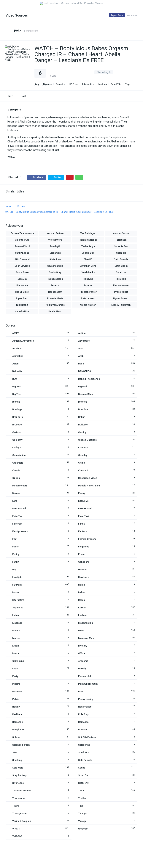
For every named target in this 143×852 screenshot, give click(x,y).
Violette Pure (22, 239)
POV (80, 691)
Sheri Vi (88, 259)
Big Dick (82, 386)
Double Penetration (89, 485)
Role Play (83, 714)
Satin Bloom (121, 265)
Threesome (18, 798)
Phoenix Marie (55, 298)
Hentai (81, 584)
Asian (15, 363)
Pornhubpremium (88, 683)
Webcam (83, 828)
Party (15, 676)
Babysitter (17, 371)
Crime (81, 462)
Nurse (15, 653)
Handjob (17, 577)
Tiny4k (15, 805)
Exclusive (83, 500)
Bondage (17, 409)
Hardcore (83, 577)
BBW (14, 378)
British (81, 417)
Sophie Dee (88, 252)
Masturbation (85, 622)
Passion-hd (84, 676)
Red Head (17, 714)
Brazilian (83, 409)
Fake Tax (17, 516)
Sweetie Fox (121, 246)
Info (10, 96)
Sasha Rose (22, 272)
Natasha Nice (22, 311)
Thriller (82, 798)
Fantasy (82, 531)
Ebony (81, 493)
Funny (15, 561)
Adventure (84, 340)
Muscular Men (86, 638)
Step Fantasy (19, 775)
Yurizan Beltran (55, 233)
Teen (81, 790)
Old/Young (18, 661)
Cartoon (16, 432)
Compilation (19, 455)
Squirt (81, 767)
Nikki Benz (22, 304)
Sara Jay (22, 278)
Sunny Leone (22, 252)
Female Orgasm (87, 539)
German (82, 569)
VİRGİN (16, 828)
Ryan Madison (55, 278)
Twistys (82, 813)
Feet (14, 539)
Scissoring (84, 744)
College (16, 447)
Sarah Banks (88, 272)
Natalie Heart (55, 311)
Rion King (88, 278)
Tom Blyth (55, 246)
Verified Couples (21, 821)
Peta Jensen (88, 298)
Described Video (87, 478)
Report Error (117, 15)
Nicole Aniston (88, 304)
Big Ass (47, 84)
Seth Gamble (121, 259)
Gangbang (84, 561)
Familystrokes (20, 531)
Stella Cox (55, 252)
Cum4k (16, 470)
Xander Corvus (121, 233)
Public (15, 699)
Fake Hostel (84, 508)
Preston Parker (88, 291)
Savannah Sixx (55, 265)
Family (81, 523)
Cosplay (82, 455)
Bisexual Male (85, 394)
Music (15, 645)
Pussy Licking (85, 699)
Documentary (19, 485)
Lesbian (102, 84)
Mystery (82, 645)
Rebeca (55, 285)
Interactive (88, 84)
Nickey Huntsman (121, 304)
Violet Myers (55, 239)
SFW (14, 752)
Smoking (17, 760)
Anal (36, 84)
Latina (15, 615)
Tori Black (120, 239)
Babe (81, 363)
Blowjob (82, 401)
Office (81, 653)
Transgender (19, 813)
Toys (127, 84)
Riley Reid (121, 278)
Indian (81, 592)
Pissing (16, 683)
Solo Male (17, 767)
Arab (81, 356)
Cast (23, 96)
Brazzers (17, 417)
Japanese (17, 607)
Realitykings (84, 706)
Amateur (17, 348)
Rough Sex (18, 729)
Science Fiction (21, 744)
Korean (82, 607)
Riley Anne (22, 285)
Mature (16, 630)
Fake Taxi (83, 516)
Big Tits (16, 394)
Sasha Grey (55, 272)
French (82, 554)
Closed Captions (87, 439)
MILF (81, 630)
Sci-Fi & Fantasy (87, 737)
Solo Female (85, 760)
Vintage (82, 821)
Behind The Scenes (89, 378)
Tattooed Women (21, 790)
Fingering (83, 546)
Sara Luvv (121, 272)
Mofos (16, 638)
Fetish (15, 546)
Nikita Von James (55, 304)
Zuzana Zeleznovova (22, 233)
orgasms (83, 661)
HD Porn (73, 84)
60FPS (15, 333)
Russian (82, 729)
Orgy (15, 668)
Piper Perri (22, 298)
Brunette (60, 84)
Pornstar (17, 691)
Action (81, 333)
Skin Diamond (22, 259)
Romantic (83, 722)
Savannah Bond (88, 265)
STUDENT (83, 783)
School (16, 737)
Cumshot (83, 470)
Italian (81, 600)
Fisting (16, 554)
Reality (16, 706)
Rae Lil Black (22, 291)
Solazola (121, 252)
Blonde (16, 401)
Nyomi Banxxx (121, 298)
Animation (17, 356)
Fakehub (17, 523)
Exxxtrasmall (19, 508)
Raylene (88, 285)
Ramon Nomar (121, 285)
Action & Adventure (23, 340)
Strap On (83, 775)
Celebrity (17, 439)
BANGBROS (84, 371)
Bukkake (83, 424)
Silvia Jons (55, 259)
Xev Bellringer (88, 233)
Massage (17, 622)
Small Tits (116, 84)
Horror (16, 592)
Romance (17, 722)
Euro (14, 500)
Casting (82, 432)
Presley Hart (121, 291)
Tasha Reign (88, 246)
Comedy (83, 447)
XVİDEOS (17, 836)
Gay (14, 569)
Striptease (18, 783)
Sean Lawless (22, 265)
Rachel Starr (55, 291)
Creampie (17, 462)
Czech (16, 478)
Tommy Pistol (22, 246)
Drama (16, 493)
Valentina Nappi (88, 239)
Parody (82, 668)
